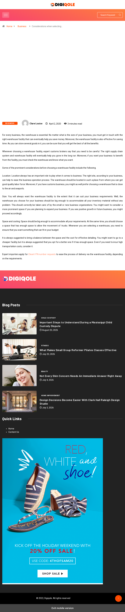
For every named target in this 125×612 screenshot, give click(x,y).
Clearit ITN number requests (42, 254)
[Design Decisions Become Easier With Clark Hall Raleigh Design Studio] (19, 401)
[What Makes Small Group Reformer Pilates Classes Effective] (19, 349)
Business (22, 26)
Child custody (48, 318)
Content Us (13, 432)
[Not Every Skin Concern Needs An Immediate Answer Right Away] (19, 375)
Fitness (45, 346)
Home (9, 26)
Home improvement (50, 396)
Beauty (44, 371)
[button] (6, 15)
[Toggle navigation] (5, 15)
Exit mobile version (63, 608)
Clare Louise (36, 123)
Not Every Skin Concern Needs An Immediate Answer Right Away (81, 376)
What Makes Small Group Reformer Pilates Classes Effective (78, 350)
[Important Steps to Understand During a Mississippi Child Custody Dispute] (19, 323)
